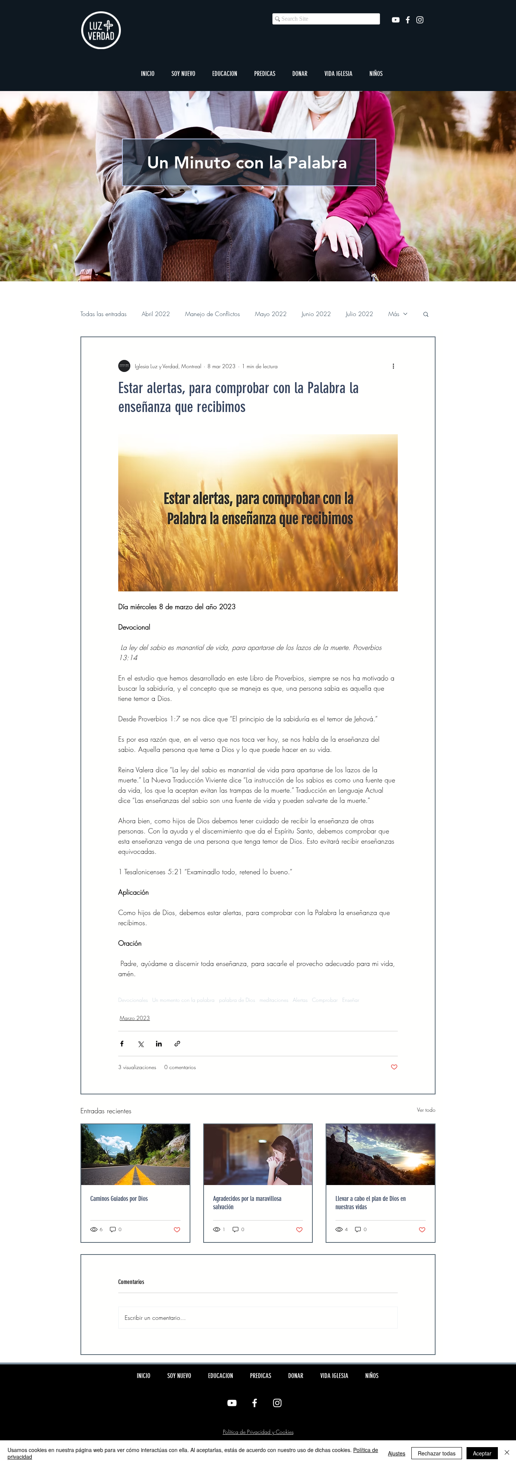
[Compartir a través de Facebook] (121, 1043)
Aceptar (482, 1453)
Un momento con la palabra (183, 1000)
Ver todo (426, 1109)
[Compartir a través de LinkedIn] (158, 1043)
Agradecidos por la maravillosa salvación (247, 1202)
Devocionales (133, 1000)
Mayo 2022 (271, 314)
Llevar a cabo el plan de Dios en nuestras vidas (370, 1202)
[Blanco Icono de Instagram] (420, 20)
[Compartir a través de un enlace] (177, 1043)
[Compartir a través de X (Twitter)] (140, 1043)
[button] (183, 73)
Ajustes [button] (396, 1453)
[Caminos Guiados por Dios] (135, 1154)
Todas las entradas (103, 314)
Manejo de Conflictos (212, 314)
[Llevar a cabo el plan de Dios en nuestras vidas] (380, 1154)
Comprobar (325, 1000)
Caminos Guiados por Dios (119, 1198)
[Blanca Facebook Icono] (407, 20)
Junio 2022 (316, 314)
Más (393, 314)
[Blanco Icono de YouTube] (395, 20)
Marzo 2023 (135, 1018)
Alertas (300, 1000)
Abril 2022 (156, 314)
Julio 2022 (359, 314)
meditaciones (274, 1000)
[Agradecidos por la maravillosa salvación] (258, 1154)
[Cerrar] (506, 1453)
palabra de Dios (237, 1000)
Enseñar (350, 1000)
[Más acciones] (393, 365)
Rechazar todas (437, 1453)
